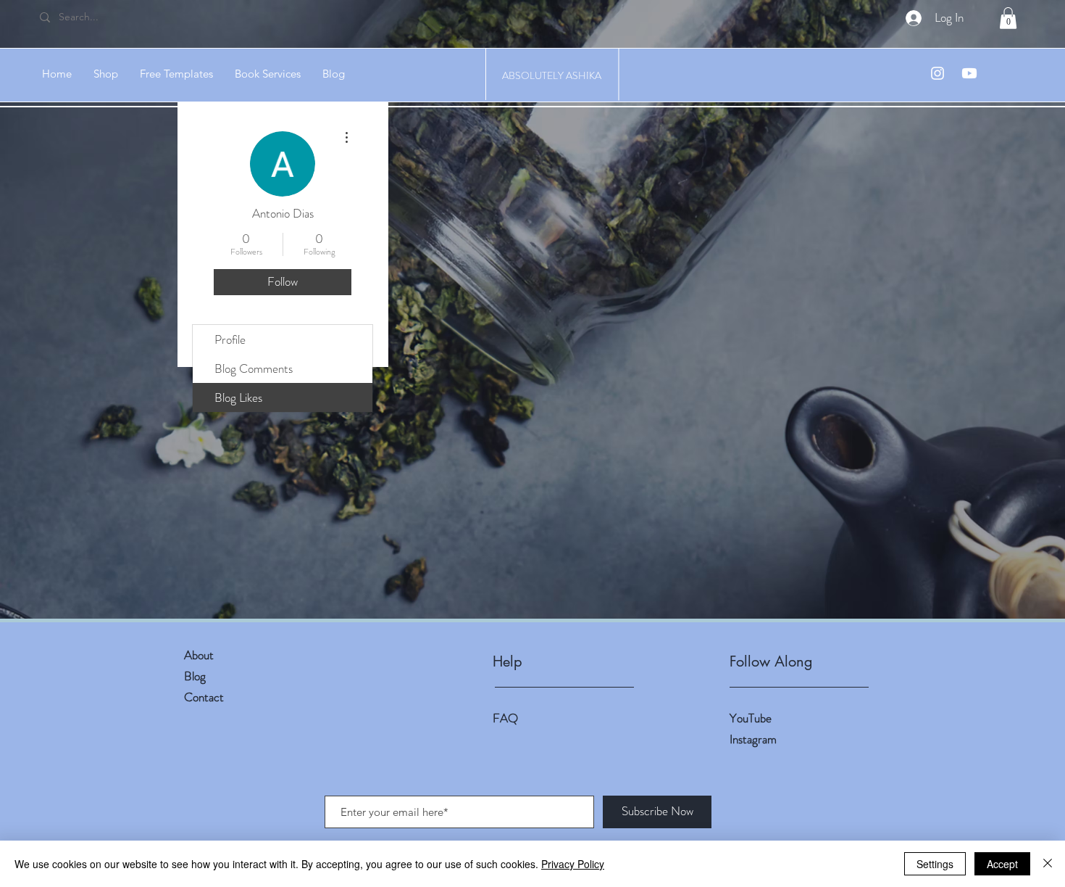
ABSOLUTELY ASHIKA (551, 75)
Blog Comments (253, 368)
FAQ (505, 718)
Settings (934, 864)
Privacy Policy (572, 864)
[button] (1008, 18)
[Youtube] (969, 73)
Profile (230, 339)
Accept (1002, 864)
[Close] (1047, 863)
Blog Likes (238, 397)
